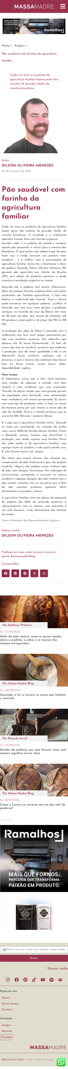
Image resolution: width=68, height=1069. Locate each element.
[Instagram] (7, 979)
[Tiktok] (34, 979)
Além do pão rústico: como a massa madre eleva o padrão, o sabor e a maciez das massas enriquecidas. (30, 640)
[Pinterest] (25, 979)
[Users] (60, 979)
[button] (6, 573)
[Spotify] (51, 979)
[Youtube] (42, 979)
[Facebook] (16, 979)
